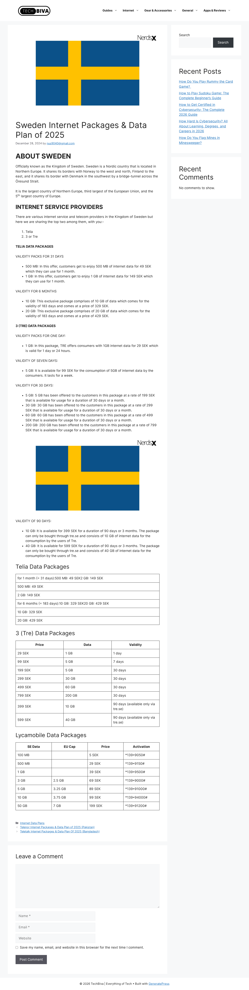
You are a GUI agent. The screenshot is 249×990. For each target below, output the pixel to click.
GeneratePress (159, 984)
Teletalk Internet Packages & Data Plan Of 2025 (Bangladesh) (60, 831)
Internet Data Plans (32, 823)
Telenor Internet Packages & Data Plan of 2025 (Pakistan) (57, 827)
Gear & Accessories (158, 10)
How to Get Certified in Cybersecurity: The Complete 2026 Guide (201, 110)
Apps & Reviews (214, 10)
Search (184, 35)
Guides (107, 10)
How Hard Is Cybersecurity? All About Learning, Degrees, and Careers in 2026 (203, 126)
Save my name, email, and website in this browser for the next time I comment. (82, 947)
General (187, 10)
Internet (128, 10)
